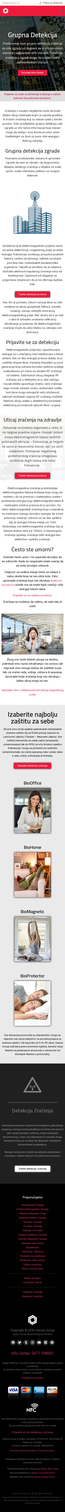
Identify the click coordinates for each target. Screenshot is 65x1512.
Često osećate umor (32, 1268)
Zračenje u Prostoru (32, 1230)
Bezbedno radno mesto (32, 1260)
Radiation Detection (32, 1296)
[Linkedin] (45, 1342)
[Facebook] (13, 1342)
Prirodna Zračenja (32, 1226)
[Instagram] (32, 1342)
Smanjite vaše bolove (32, 1243)
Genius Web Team (49, 1468)
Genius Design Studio (44, 1477)
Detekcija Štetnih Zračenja (32, 1217)
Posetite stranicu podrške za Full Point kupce (32, 1450)
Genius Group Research (43, 1472)
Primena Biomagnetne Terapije (32, 1209)
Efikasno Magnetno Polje (32, 1213)
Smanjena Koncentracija (32, 1256)
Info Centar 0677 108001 (32, 1353)
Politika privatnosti (32, 1377)
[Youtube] (39, 1342)
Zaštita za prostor (32, 1264)
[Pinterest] (52, 1342)
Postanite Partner (32, 1282)
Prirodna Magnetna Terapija (32, 1239)
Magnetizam (32, 1247)
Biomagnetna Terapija (32, 1205)
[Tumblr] (26, 1342)
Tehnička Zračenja (32, 1222)
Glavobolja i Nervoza (32, 1251)
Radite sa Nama (32, 1278)
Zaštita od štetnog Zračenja (32, 1234)
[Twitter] (19, 1342)
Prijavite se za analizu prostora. (32, 595)
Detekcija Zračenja (32, 1292)
